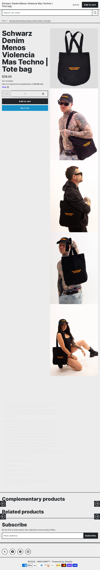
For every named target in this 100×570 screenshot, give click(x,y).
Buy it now (25, 108)
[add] (43, 94)
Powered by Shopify (62, 561)
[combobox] (47, 13)
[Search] (95, 13)
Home (4, 21)
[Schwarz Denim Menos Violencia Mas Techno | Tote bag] (74, 58)
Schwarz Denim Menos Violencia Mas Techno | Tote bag (25, 51)
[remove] (7, 94)
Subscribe (90, 536)
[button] (3, 504)
